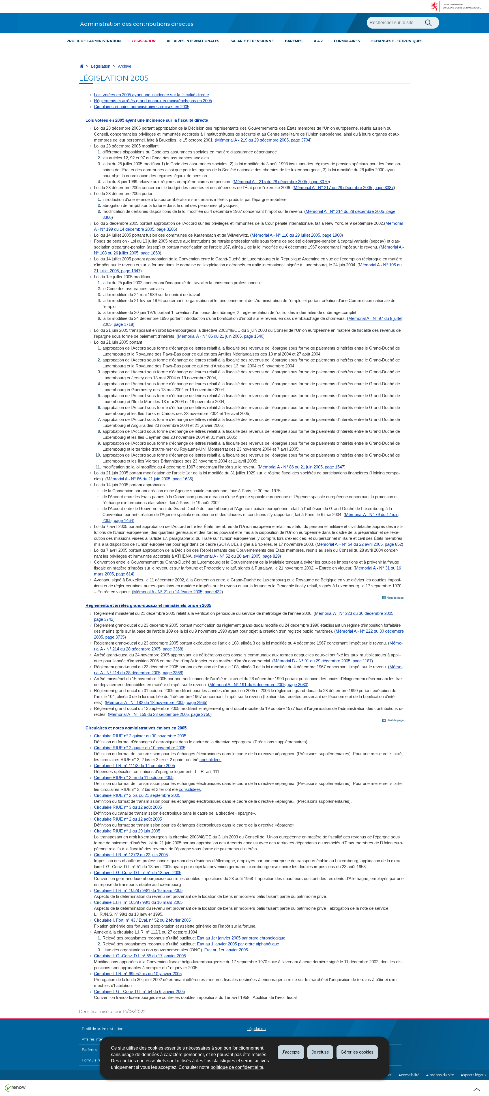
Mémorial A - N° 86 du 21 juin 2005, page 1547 (301, 467)
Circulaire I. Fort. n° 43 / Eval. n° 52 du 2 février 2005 (142, 920)
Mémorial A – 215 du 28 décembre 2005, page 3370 (281, 182)
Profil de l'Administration (94, 41)
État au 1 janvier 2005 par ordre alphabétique (238, 944)
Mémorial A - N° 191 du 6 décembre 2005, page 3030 (258, 685)
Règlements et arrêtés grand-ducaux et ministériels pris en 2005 (153, 101)
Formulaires (347, 41)
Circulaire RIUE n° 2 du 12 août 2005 (128, 819)
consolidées (211, 760)
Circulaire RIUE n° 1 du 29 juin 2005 (127, 831)
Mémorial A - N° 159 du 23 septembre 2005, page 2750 (159, 714)
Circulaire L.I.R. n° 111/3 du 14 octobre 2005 (134, 766)
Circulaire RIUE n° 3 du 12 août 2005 (128, 807)
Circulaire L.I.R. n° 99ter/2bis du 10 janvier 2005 (138, 974)
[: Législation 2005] (393, 598)
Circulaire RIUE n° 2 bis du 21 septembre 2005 (137, 795)
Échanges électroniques (396, 41)
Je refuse (320, 1052)
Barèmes (294, 41)
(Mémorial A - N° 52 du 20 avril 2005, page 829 (237, 556)
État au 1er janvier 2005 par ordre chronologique (241, 938)
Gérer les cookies (357, 1052)
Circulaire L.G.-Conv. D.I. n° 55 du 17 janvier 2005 (140, 956)
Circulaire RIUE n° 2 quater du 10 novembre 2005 (139, 748)
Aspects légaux (473, 1075)
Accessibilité (408, 1075)
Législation (144, 41)
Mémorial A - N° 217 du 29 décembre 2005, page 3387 (344, 187)
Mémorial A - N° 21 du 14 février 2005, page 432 (177, 592)
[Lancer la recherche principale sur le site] (428, 22)
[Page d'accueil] (81, 66)
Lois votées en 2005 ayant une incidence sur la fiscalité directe (151, 95)
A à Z (318, 41)
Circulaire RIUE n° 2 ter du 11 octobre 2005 (133, 777)
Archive (124, 66)
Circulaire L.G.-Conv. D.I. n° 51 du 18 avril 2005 (137, 872)
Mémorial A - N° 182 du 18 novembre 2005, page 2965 (156, 702)
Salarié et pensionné (252, 41)
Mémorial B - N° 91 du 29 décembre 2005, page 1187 (323, 661)
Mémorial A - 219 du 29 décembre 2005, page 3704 (263, 140)
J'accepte (291, 1052)
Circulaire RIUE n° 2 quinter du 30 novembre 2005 (140, 736)
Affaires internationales (193, 41)
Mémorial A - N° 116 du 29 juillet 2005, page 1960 (297, 235)
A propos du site (440, 1075)
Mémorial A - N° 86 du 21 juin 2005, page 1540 (220, 336)
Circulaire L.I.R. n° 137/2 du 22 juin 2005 (131, 855)
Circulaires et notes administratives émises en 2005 (141, 107)
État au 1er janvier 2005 (226, 950)
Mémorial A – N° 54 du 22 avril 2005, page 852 (359, 544)
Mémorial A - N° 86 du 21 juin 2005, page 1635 (149, 479)
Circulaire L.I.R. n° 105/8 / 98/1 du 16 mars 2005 (138, 890)
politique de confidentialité (237, 1067)
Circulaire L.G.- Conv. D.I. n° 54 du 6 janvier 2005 (139, 991)
